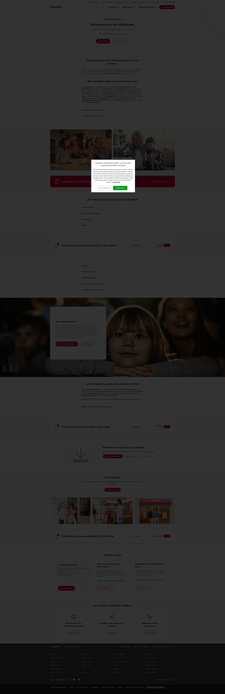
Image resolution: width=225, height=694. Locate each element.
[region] (113, 176)
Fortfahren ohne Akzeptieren (123, 158)
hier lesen (117, 182)
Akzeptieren (120, 188)
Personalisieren (105, 188)
